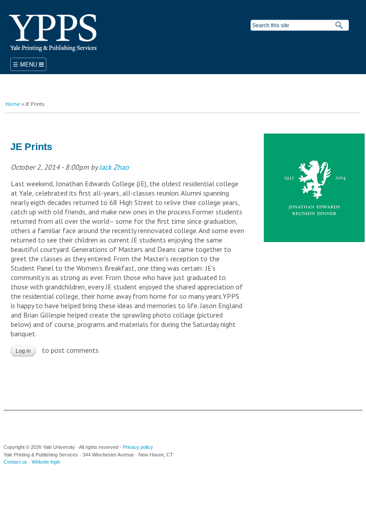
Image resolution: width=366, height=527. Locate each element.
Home (12, 103)
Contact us (15, 461)
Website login (46, 461)
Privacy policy (138, 447)
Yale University (22, 423)
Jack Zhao (114, 167)
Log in (23, 351)
